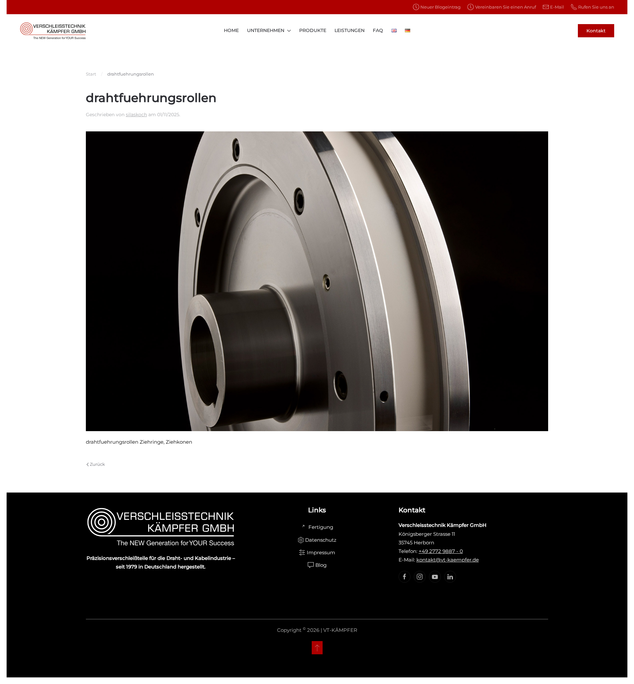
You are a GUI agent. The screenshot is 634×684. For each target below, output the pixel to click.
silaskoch (136, 115)
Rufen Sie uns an (596, 7)
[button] (317, 647)
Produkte (312, 30)
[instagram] (420, 577)
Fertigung (320, 527)
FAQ (378, 30)
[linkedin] (450, 577)
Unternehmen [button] (265, 30)
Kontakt (596, 31)
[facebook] (404, 577)
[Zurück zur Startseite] (53, 30)
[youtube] (435, 577)
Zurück (97, 464)
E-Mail (557, 7)
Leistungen (350, 30)
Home (231, 30)
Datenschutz (320, 540)
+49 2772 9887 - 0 (441, 551)
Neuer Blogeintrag (440, 7)
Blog (321, 565)
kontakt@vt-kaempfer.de (447, 560)
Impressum (321, 552)
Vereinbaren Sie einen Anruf (505, 7)
